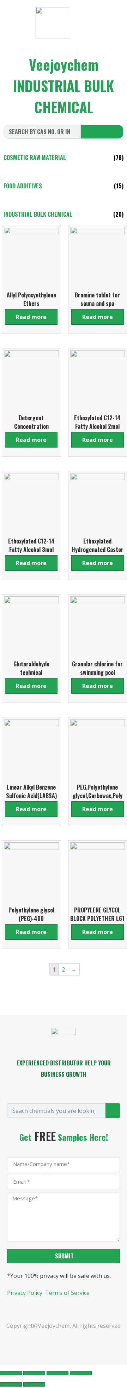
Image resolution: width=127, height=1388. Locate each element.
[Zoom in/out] (81, 1373)
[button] (109, 25)
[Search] (102, 131)
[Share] (34, 1373)
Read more (31, 317)
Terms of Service (67, 1293)
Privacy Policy (25, 1293)
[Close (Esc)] (11, 1373)
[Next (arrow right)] (34, 1384)
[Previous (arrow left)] (11, 1384)
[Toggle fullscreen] (57, 1373)
